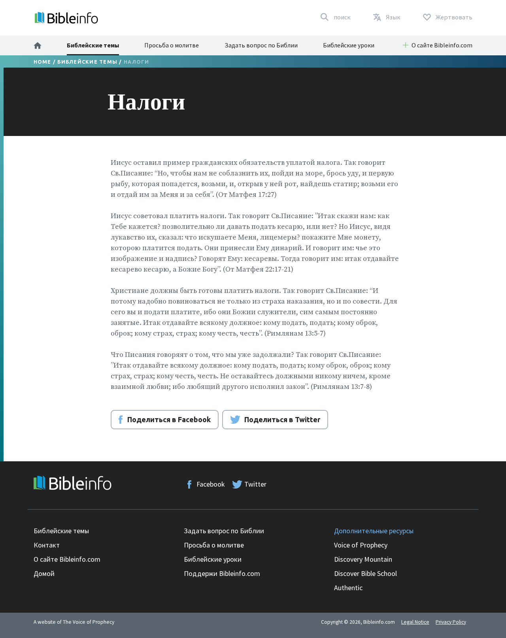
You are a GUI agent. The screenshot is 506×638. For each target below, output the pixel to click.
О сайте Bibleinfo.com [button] (442, 45)
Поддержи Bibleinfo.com (222, 573)
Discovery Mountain (363, 559)
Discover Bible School (365, 573)
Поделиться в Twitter (282, 419)
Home (42, 61)
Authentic (348, 587)
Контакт (47, 544)
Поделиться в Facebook (169, 419)
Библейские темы (93, 45)
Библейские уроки (348, 45)
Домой (44, 573)
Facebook (210, 484)
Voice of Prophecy (360, 544)
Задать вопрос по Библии (261, 45)
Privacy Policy (451, 622)
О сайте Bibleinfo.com (67, 559)
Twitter (255, 484)
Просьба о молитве (171, 45)
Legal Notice (415, 622)
